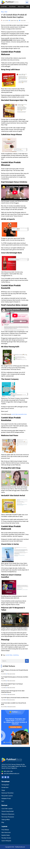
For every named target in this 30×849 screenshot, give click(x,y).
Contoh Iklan (4, 6)
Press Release (12, 6)
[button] (27, 2)
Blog (2, 12)
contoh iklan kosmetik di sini (19, 414)
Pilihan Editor (21, 6)
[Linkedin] (8, 777)
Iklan (6, 12)
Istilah (27, 6)
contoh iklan (9, 655)
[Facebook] (3, 777)
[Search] (27, 661)
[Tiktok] (5, 777)
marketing (16, 655)
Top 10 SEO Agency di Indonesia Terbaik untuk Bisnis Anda (14, 697)
